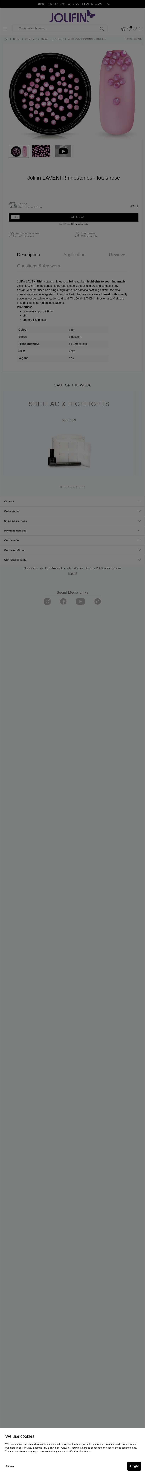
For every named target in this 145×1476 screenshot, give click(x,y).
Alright (134, 1466)
